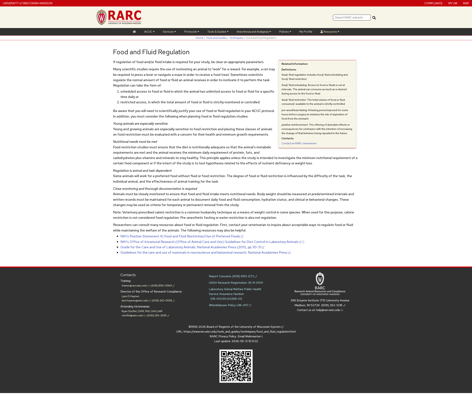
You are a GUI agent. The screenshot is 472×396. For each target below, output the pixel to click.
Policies (284, 32)
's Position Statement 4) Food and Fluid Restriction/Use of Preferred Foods (180, 236)
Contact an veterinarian (299, 143)
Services (168, 32)
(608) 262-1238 (332, 305)
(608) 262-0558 (162, 300)
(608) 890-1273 (243, 276)
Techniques (236, 37)
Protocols (190, 32)
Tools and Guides (216, 37)
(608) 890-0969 (161, 285)
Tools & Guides (217, 32)
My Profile (305, 32)
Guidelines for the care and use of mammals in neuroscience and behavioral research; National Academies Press (203, 252)
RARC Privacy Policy (223, 336)
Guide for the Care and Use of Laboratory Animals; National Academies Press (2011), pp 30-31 (190, 247)
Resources (330, 32)
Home (199, 37)
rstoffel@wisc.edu (132, 315)
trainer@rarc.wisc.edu (135, 285)
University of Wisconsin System (260, 327)
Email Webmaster (249, 336)
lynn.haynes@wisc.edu (135, 300)
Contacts (128, 274)
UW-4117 (243, 305)
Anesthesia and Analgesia (253, 32)
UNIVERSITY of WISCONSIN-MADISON (27, 3)
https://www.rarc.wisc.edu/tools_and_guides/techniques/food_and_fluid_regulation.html (240, 331)
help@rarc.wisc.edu (328, 310)
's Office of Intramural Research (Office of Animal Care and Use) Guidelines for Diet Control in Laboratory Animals (209, 242)
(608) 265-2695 (157, 315)
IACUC (148, 32)
